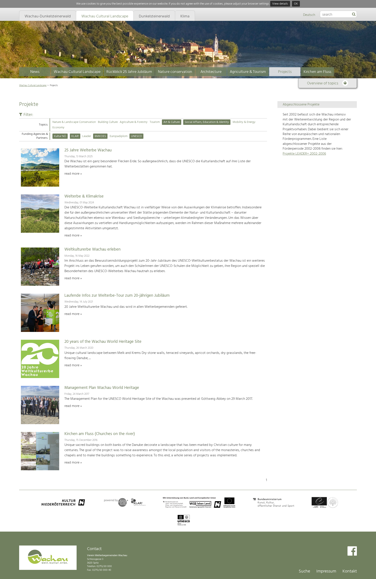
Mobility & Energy (244, 122)
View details (280, 3)
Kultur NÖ (60, 136)
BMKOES (100, 136)
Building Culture (108, 122)
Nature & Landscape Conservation (74, 122)
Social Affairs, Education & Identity (207, 122)
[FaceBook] (352, 551)
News (34, 72)
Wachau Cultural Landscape (77, 72)
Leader (86, 136)
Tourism (155, 122)
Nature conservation (175, 72)
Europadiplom (119, 136)
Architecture (211, 72)
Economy (58, 127)
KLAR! (75, 136)
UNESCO (136, 136)
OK (296, 3)
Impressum (326, 571)
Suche (304, 571)
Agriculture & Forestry (134, 122)
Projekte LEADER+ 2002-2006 (304, 154)
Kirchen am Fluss (317, 72)
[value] (354, 14)
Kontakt (349, 571)
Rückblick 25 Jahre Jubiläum (129, 72)
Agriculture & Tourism (248, 72)
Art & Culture (171, 122)
